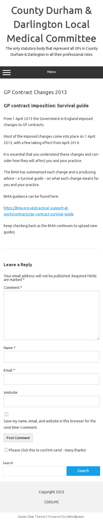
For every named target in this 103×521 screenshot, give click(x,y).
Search (8, 463)
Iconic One (26, 516)
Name (10, 348)
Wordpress (75, 516)
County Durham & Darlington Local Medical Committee (51, 24)
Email (9, 370)
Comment (13, 287)
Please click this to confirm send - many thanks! (47, 450)
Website (10, 392)
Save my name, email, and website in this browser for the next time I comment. (50, 424)
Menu (51, 72)
